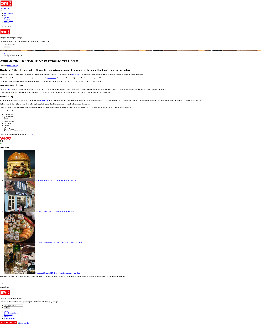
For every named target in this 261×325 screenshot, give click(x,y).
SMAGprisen (4, 8)
